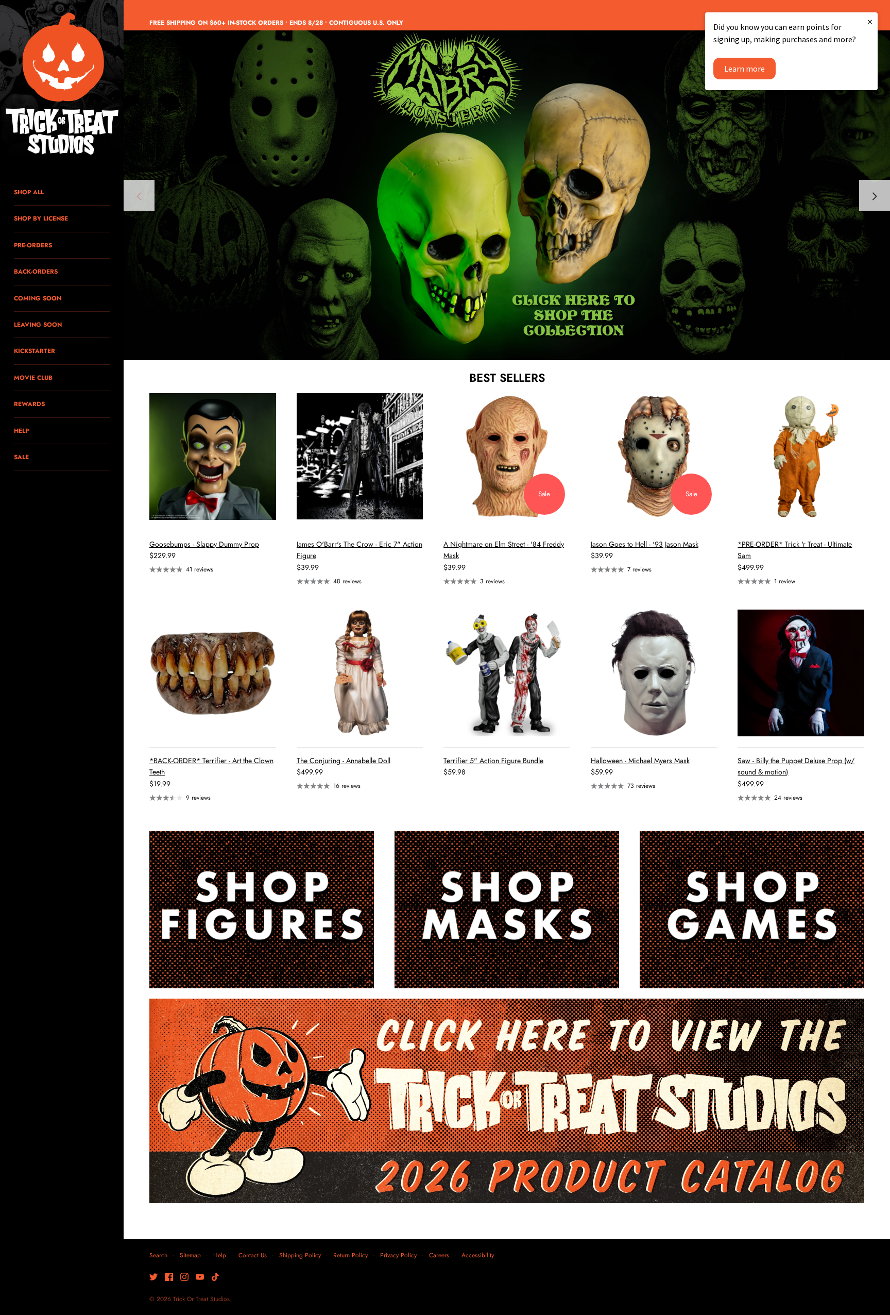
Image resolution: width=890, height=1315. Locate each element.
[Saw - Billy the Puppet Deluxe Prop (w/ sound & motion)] (801, 673)
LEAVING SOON (38, 324)
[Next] (874, 195)
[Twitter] (153, 1278)
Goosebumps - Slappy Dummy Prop (204, 544)
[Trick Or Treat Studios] (62, 84)
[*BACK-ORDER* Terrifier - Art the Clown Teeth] (212, 673)
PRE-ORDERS (33, 245)
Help (219, 1255)
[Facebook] (169, 1278)
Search (158, 1255)
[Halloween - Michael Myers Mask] (654, 673)
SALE (21, 456)
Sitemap (190, 1255)
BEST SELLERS (507, 377)
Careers (439, 1255)
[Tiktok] (215, 1278)
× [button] (869, 21)
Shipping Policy (300, 1255)
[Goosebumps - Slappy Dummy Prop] (212, 456)
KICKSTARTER (34, 350)
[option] (507, 195)
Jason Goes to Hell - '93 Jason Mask (644, 544)
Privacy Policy (398, 1255)
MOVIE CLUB (33, 377)
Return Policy (350, 1255)
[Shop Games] (752, 909)
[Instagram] (184, 1278)
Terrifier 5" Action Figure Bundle (493, 760)
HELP (21, 430)
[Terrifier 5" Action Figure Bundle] (506, 673)
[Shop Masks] (507, 909)
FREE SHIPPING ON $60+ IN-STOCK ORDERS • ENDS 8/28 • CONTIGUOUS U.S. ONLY (276, 22)
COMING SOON (37, 298)
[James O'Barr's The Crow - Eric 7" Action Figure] (360, 456)
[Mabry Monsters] (507, 195)
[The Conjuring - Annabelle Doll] (360, 673)
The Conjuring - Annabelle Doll (343, 760)
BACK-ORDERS (36, 271)
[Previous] (139, 195)
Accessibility (477, 1255)
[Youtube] (200, 1278)
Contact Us (252, 1255)
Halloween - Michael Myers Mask (640, 760)
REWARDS (29, 403)
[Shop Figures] (261, 909)
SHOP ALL (29, 192)
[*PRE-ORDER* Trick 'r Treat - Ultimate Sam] (801, 456)
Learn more (744, 68)
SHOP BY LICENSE (41, 218)
